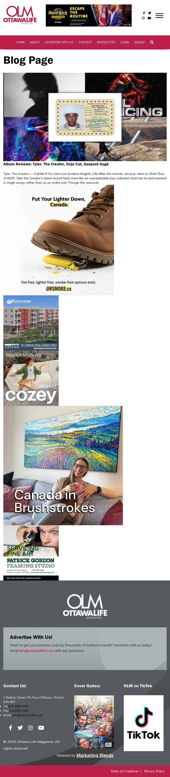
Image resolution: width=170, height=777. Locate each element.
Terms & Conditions (124, 771)
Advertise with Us (59, 42)
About (35, 42)
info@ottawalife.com (36, 651)
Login (124, 42)
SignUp (139, 42)
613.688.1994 (18, 711)
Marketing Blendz (95, 755)
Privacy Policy (154, 771)
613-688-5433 (18, 706)
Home (20, 42)
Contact (85, 42)
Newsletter (106, 42)
